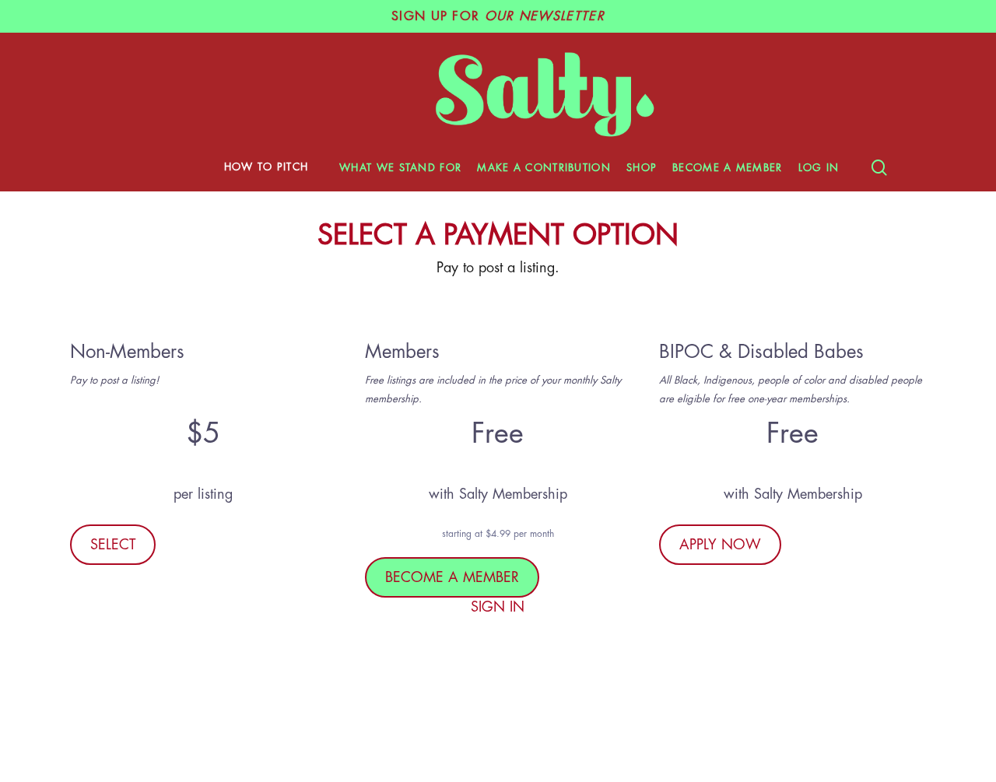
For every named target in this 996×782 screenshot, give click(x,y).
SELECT (112, 545)
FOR (498, 16)
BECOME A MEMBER (452, 577)
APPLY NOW (720, 545)
